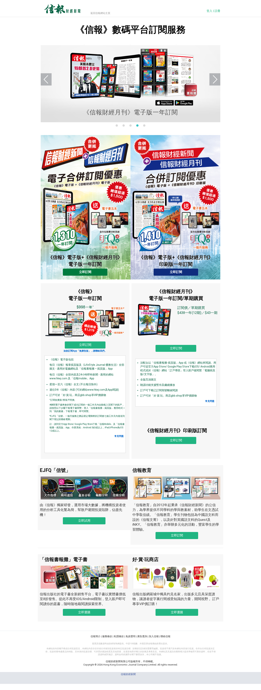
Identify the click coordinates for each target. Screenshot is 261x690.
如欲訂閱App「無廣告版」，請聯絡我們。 (85, 350)
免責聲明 (130, 636)
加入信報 (154, 636)
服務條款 (107, 636)
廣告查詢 (142, 636)
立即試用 (84, 520)
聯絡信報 (165, 636)
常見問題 (119, 436)
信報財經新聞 (128, 674)
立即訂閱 (85, 272)
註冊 (217, 11)
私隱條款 (119, 636)
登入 (209, 11)
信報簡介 (96, 636)
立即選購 (84, 612)
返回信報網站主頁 (100, 13)
